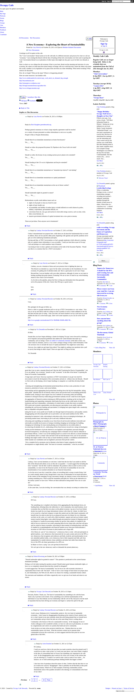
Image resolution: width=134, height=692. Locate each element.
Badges (108, 688)
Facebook (33, 101)
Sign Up (104, 1)
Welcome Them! (103, 178)
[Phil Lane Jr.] (107, 374)
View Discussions (33, 50)
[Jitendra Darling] (107, 359)
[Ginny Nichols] (107, 387)
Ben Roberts (96, 379)
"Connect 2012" (98, 86)
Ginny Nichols (107, 392)
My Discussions (35, 38)
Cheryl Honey (99, 476)
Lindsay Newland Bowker (44, 230)
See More (100, 161)
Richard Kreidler (107, 298)
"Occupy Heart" (98, 98)
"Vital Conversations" (100, 74)
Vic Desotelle (40, 329)
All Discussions (24, 38)
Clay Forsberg (101, 107)
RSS (20, 685)
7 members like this (33, 97)
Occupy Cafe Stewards (43, 591)
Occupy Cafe (7, 5)
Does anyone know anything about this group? (104, 321)
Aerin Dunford (47, 643)
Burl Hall (105, 282)
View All (112, 347)
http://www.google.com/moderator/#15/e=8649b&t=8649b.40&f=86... (50, 320)
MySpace (24, 101)
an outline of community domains (60, 341)
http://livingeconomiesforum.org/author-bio (32, 85)
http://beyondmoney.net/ (26, 80)
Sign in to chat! (120, 691)
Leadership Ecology (104, 188)
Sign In (109, 1)
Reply (27, 226)
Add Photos (98, 485)
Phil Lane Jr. (106, 379)
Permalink (26, 117)
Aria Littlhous (107, 311)
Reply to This (24, 108)
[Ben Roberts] (98, 374)
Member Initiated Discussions (72, 47)
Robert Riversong (39, 556)
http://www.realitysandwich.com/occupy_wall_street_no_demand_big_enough (43, 78)
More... (104, 261)
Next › (49, 680)
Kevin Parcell (106, 337)
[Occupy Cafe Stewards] (98, 359)
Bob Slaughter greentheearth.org (41, 124)
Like (23, 97)
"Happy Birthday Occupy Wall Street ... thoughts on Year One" (105, 114)
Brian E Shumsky (100, 426)
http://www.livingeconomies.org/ (29, 88)
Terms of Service (129, 688)
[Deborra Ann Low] (98, 387)
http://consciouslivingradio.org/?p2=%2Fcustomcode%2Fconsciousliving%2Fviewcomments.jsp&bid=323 (105, 244)
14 (44, 680)
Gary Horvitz (37, 47)
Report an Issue (117, 688)
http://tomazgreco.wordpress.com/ (29, 83)
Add (90, 38)
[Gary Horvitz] (22, 48)
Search (132, 1)
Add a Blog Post (100, 347)
